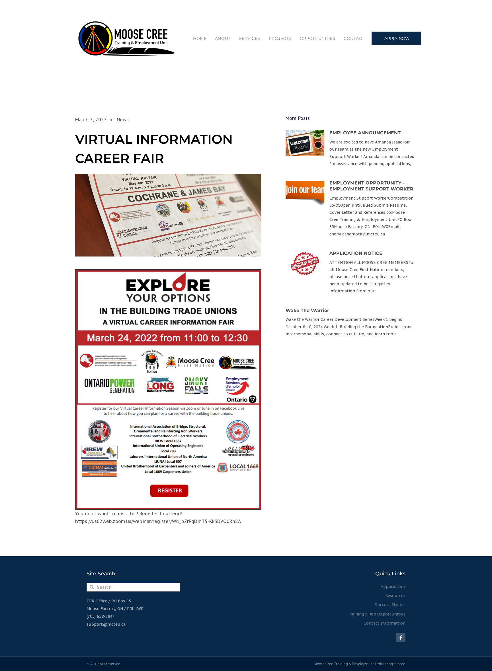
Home (199, 38)
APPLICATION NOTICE (355, 253)
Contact (354, 38)
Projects (280, 38)
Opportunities (317, 38)
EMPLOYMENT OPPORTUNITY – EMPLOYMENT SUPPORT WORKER (371, 186)
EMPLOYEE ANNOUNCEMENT (365, 133)
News (123, 119)
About (223, 38)
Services (249, 38)
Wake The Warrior (307, 310)
